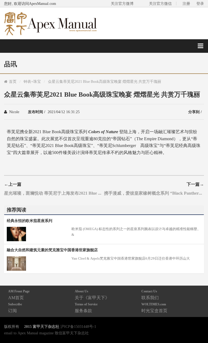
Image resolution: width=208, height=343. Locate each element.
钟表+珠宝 (32, 81)
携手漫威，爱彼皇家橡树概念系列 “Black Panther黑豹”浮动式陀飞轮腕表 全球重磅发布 (154, 193)
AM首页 (19, 295)
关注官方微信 (160, 3)
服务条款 (86, 308)
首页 (13, 81)
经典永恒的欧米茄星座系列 (29, 221)
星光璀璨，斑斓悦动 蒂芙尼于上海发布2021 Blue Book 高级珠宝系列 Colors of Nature (54, 193)
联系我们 (150, 295)
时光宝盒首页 (154, 308)
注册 (186, 3)
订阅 (15, 308)
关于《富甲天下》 (92, 295)
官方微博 (197, 326)
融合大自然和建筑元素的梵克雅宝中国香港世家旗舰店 (52, 250)
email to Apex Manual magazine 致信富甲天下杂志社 (46, 333)
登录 (200, 3)
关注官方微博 (122, 3)
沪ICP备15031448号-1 (78, 326)
